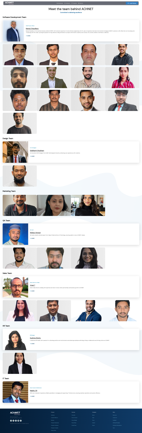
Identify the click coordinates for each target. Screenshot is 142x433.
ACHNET (29, 35)
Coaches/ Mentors (54, 417)
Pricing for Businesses (55, 422)
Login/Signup (133, 3)
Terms (93, 420)
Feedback (114, 420)
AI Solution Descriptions (117, 425)
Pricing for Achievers (54, 425)
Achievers (53, 415)
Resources (115, 415)
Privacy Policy (53, 430)
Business (52, 420)
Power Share (74, 422)
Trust (114, 427)
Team (93, 417)
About (93, 415)
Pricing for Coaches (54, 427)
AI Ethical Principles (116, 422)
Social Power (74, 425)
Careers (93, 422)
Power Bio (73, 415)
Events (93, 425)
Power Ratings (74, 420)
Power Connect (74, 417)
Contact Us (115, 417)
